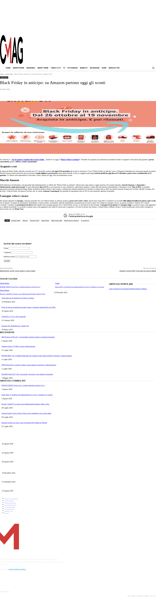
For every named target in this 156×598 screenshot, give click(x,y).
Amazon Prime (34, 220)
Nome (6, 248)
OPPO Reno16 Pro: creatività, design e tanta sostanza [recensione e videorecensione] (28, 365)
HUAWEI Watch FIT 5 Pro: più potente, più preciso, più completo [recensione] (27, 374)
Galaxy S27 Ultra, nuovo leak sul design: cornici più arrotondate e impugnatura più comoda (31, 458)
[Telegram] (150, 30)
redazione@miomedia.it (17, 569)
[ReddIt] (48, 95)
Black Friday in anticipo (70, 160)
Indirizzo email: (9, 257)
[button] (153, 68)
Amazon (25, 220)
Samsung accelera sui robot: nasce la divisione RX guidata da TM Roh (24, 423)
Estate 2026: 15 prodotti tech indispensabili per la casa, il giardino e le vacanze (79, 287)
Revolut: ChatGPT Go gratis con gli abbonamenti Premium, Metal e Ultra (22, 294)
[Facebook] (142, 30)
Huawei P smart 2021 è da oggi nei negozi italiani (137, 271)
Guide (57, 283)
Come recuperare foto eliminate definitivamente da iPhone (128, 289)
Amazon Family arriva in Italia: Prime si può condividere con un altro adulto (26, 413)
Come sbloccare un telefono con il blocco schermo (17, 298)
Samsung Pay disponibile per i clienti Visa (15, 326)
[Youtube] (154, 30)
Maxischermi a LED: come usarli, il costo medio (17, 271)
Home (2, 74)
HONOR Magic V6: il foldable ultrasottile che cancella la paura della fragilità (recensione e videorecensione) (36, 356)
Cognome (7, 252)
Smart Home (9, 74)
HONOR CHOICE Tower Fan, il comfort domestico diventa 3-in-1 (20, 287)
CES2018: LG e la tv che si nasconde (13, 316)
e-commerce (85, 220)
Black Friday (45, 220)
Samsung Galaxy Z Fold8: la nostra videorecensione (18, 346)
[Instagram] (146, 30)
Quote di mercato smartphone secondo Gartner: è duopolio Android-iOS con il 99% (28, 307)
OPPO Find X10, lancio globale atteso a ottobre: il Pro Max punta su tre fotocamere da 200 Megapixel (35, 449)
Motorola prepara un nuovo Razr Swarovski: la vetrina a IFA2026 (23, 440)
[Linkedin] (40, 95)
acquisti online (15, 220)
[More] (64, 95)
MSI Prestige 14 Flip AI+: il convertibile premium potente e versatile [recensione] (28, 337)
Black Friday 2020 (56, 220)
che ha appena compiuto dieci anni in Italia (28, 160)
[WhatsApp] (23, 95)
